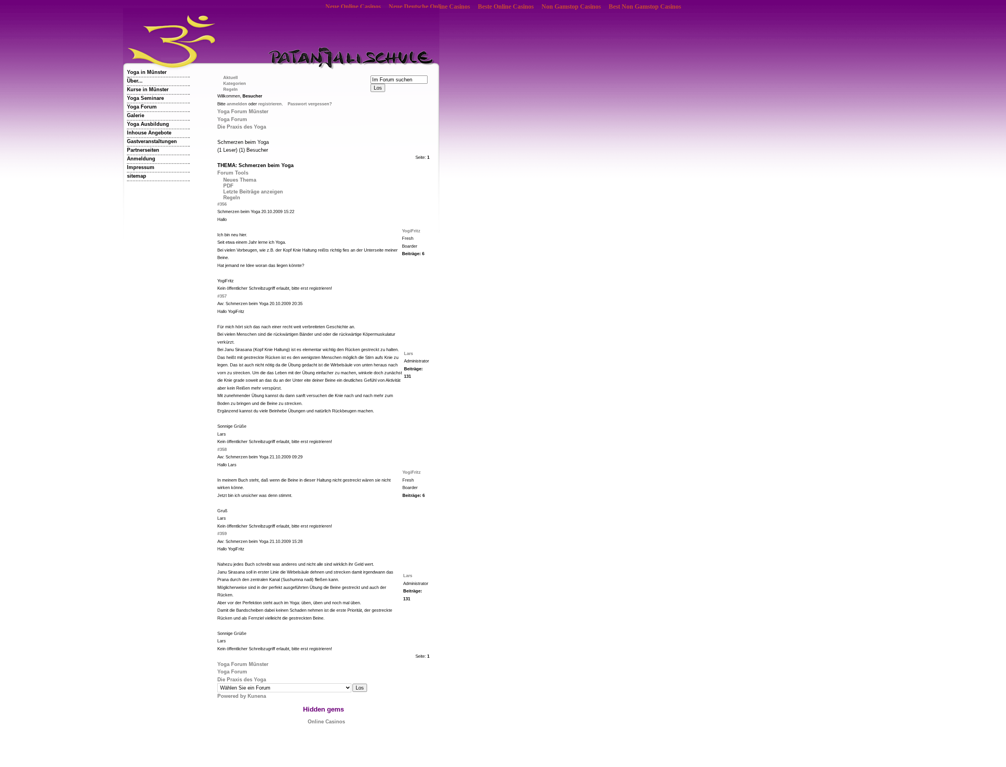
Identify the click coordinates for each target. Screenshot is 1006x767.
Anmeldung (141, 159)
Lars (408, 353)
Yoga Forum (142, 107)
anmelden (237, 103)
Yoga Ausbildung (148, 124)
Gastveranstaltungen (152, 141)
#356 (222, 204)
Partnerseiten (143, 150)
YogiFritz (411, 230)
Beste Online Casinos (506, 6)
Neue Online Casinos (353, 6)
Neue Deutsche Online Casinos (429, 6)
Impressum (140, 167)
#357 (222, 296)
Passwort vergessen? (310, 103)
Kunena (257, 696)
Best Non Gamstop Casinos (645, 6)
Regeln (231, 197)
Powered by (232, 696)
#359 (222, 533)
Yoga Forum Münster (242, 111)
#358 (222, 449)
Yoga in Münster (147, 72)
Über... (135, 81)
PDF (228, 186)
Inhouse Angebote (149, 133)
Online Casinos (326, 722)
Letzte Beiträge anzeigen (253, 192)
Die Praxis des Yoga (241, 127)
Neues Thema (239, 180)
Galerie (135, 115)
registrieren (270, 103)
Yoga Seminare (145, 98)
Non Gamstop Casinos (571, 6)
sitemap (136, 176)
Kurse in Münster (148, 89)
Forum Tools (232, 173)
